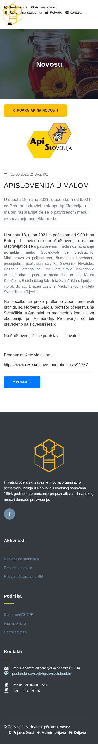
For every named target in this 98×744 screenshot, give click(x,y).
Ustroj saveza (15, 632)
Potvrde (56, 12)
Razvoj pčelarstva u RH (23, 576)
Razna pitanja (15, 623)
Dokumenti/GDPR (19, 614)
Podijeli (24, 382)
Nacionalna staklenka (21, 559)
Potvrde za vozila (18, 568)
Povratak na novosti (37, 110)
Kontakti (76, 12)
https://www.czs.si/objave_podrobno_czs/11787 (46, 365)
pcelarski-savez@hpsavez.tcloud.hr (41, 673)
